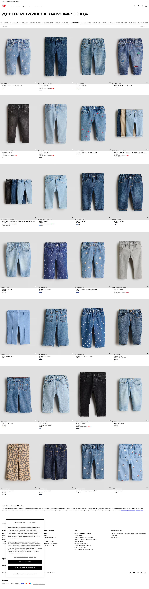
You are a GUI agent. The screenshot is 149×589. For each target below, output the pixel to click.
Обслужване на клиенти (82, 533)
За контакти (78, 541)
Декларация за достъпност (47, 545)
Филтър (142, 26)
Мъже (18, 6)
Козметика (38, 6)
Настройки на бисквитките (83, 549)
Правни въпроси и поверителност (85, 539)
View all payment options (39, 584)
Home (30, 6)
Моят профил (78, 535)
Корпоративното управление (47, 543)
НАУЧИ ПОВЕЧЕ (115, 537)
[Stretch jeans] (55, 56)
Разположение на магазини (83, 537)
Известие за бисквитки (82, 545)
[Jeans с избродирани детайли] (18, 56)
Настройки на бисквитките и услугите (25, 574)
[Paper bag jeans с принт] (93, 327)
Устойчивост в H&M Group (47, 537)
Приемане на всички (25, 561)
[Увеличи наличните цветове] (3, 89)
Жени (12, 6)
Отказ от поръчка (80, 547)
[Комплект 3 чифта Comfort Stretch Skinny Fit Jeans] (130, 123)
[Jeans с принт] (130, 462)
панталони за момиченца (128, 510)
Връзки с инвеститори (46, 541)
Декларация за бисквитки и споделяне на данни (25, 557)
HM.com (4, 523)
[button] (5, 83)
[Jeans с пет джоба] (130, 327)
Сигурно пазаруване (81, 543)
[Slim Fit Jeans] (55, 192)
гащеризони (139, 510)
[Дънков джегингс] (18, 327)
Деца (24, 6)
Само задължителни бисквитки (25, 567)
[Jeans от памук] (93, 56)
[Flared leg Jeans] (55, 260)
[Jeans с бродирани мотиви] (130, 56)
